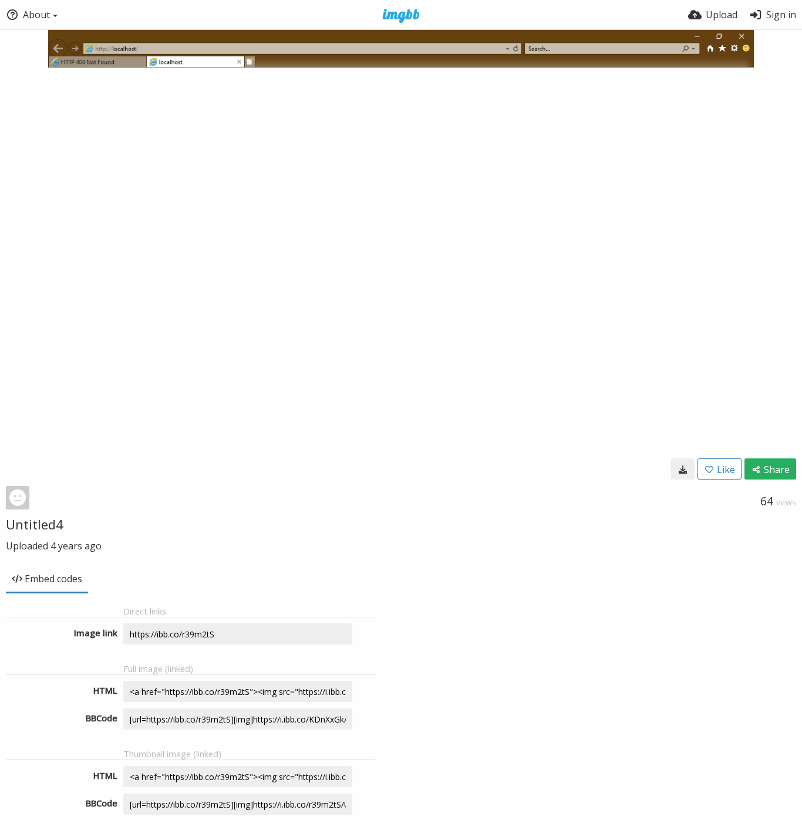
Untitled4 (34, 524)
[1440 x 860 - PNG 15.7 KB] (683, 469)
